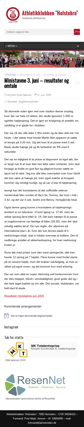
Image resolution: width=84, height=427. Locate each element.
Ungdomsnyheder (28, 101)
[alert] (42, 315)
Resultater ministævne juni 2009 (24, 295)
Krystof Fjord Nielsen (19, 95)
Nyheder (12, 101)
